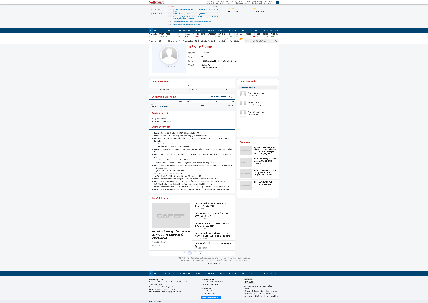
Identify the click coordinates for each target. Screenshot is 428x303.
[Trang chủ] (151, 30)
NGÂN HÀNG (198, 30)
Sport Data (234, 41)
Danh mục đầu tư (157, 14)
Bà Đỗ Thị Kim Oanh (256, 103)
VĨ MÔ (220, 30)
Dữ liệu (266, 30)
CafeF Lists (274, 30)
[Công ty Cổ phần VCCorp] (249, 283)
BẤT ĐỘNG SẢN (176, 30)
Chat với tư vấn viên (212, 298)
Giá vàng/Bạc (188, 41)
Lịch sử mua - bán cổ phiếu (220, 97)
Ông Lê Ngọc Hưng (256, 112)
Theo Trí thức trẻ (214, 263)
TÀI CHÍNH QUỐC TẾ (210, 30)
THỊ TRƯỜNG (236, 30)
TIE (152, 90)
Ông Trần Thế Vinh (256, 93)
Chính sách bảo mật (155, 301)
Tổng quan (153, 41)
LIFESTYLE (250, 30)
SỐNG (243, 30)
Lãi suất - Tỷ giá (207, 41)
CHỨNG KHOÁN (165, 30)
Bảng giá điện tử (157, 9)
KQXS (197, 41)
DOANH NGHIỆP (187, 30)
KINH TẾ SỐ (226, 30)
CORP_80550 (164, 106)
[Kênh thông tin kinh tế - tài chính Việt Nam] (157, 2)
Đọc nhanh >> (216, 6)
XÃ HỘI (156, 30)
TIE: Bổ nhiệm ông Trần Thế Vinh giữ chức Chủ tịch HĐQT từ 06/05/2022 (171, 234)
